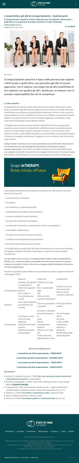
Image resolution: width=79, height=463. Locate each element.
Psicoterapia (31, 431)
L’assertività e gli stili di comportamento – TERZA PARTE (39, 363)
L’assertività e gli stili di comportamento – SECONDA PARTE (39, 358)
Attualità (71, 431)
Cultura (63, 431)
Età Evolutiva (9, 431)
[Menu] (4, 4)
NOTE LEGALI (22, 449)
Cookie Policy (34, 457)
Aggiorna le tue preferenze (12, 457)
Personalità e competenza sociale (35, 393)
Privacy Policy (25, 457)
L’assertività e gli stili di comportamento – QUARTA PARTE (39, 367)
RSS (60, 449)
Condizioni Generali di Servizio (36, 449)
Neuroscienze (43, 431)
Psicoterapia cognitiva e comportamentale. (38, 398)
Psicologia (20, 431)
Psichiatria (54, 431)
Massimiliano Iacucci (13, 25)
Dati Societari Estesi (52, 449)
